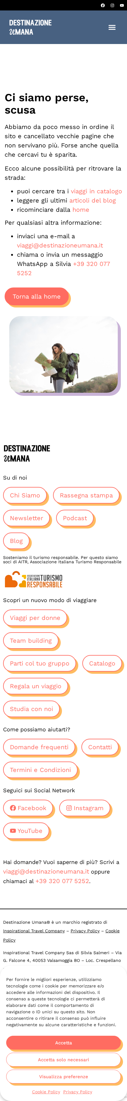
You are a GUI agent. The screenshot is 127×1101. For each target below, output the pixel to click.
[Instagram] (112, 5)
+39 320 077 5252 (62, 881)
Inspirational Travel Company (34, 930)
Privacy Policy (77, 1091)
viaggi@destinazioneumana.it (60, 245)
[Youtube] (122, 5)
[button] (112, 27)
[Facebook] (103, 5)
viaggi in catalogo (96, 191)
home (80, 209)
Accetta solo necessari (63, 1060)
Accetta (63, 1043)
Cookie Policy (46, 1091)
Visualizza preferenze (63, 1076)
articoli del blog (92, 200)
